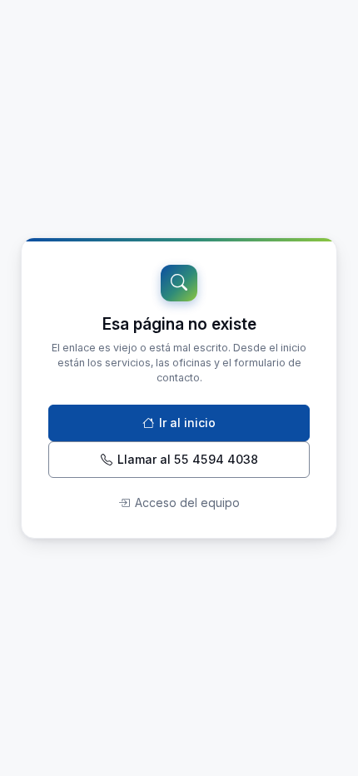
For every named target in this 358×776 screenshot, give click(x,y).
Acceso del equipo (187, 502)
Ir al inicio (187, 422)
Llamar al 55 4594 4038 (187, 459)
